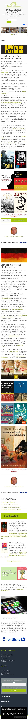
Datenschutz (5, 697)
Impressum (5, 702)
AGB (2, 707)
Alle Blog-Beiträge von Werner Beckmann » (14, 236)
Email (14, 682)
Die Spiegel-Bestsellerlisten (14, 561)
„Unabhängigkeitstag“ (6, 298)
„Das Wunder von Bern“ (17, 309)
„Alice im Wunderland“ (14, 336)
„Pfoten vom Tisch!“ (13, 351)
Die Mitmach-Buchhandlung (14, 11)
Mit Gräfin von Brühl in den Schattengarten (11, 509)
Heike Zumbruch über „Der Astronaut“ (9, 504)
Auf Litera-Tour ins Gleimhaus (8, 502)
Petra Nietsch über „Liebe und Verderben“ (10, 507)
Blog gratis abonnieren (19, 220)
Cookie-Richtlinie (10, 714)
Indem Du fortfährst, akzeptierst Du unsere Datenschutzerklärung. (15, 688)
